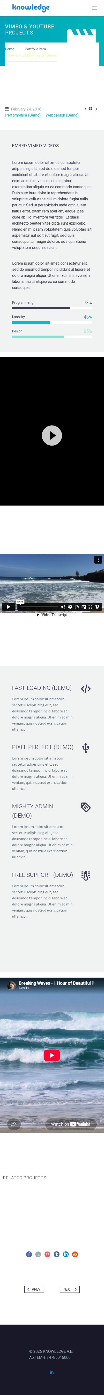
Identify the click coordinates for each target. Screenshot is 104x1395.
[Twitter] (38, 1254)
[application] (52, 435)
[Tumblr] (56, 1254)
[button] (52, 435)
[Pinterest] (47, 1254)
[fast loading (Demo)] (52, 707)
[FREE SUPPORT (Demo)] (52, 894)
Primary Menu (94, 8)
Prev (36, 1289)
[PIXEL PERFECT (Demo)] (52, 767)
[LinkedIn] (66, 1254)
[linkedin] (52, 1372)
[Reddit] (75, 1254)
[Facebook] (29, 1254)
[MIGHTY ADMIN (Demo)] (52, 831)
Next (68, 1289)
